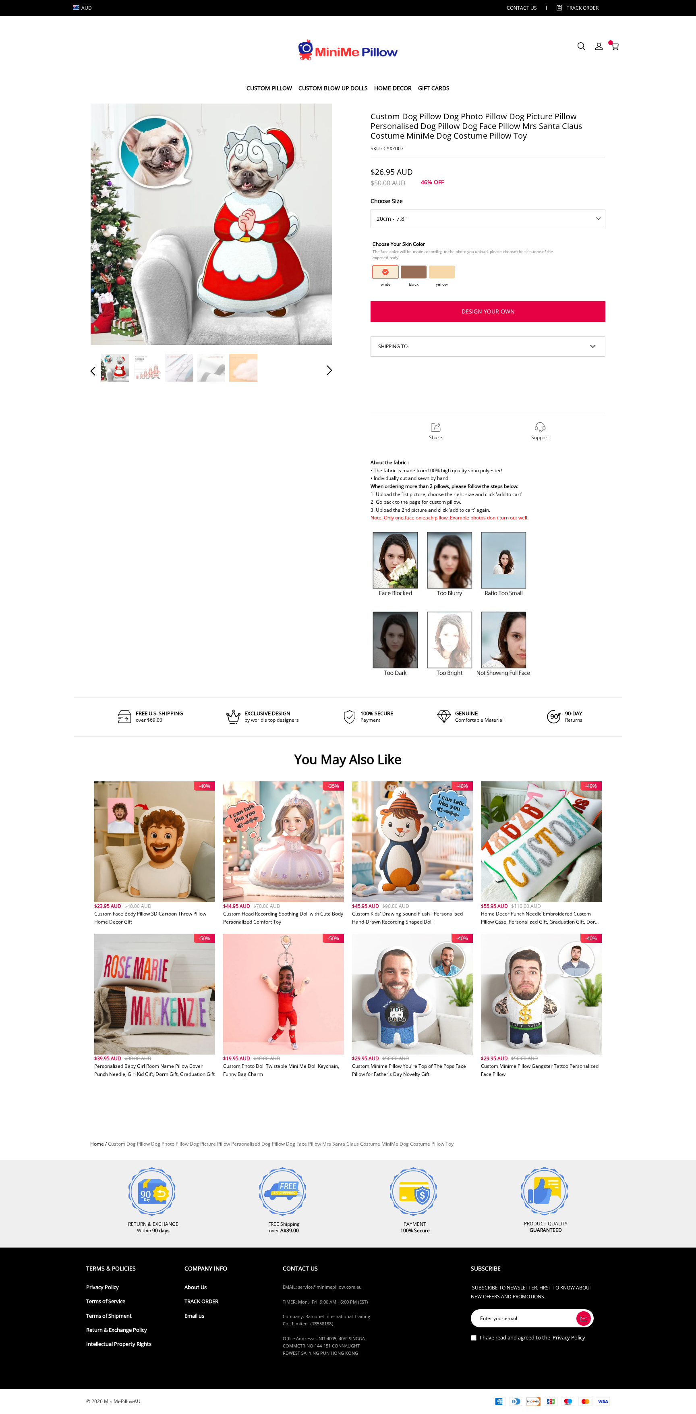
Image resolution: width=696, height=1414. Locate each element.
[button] (109, 223)
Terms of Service (105, 1301)
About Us (195, 1287)
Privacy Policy (102, 1287)
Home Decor (393, 88)
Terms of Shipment (109, 1315)
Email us (194, 1315)
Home (97, 1143)
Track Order (583, 7)
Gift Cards (434, 88)
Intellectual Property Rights (118, 1344)
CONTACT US (522, 7)
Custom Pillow (269, 88)
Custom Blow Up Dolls (333, 88)
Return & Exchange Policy (116, 1330)
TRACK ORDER (201, 1301)
